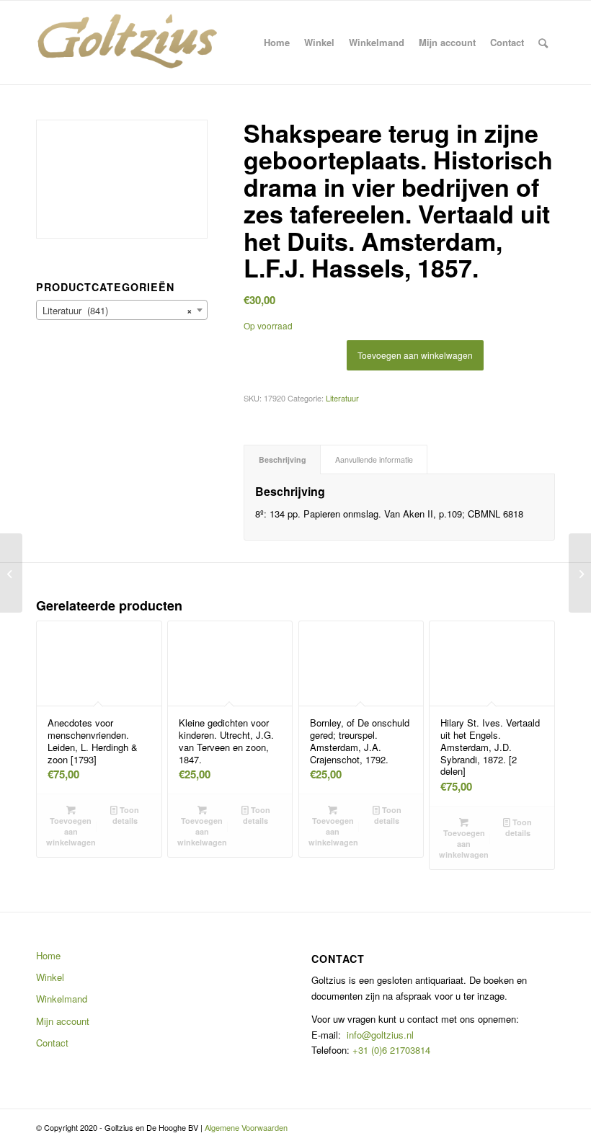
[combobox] (122, 310)
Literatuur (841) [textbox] (117, 310)
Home (48, 955)
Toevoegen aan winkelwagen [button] (71, 831)
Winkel (50, 977)
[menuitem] (277, 42)
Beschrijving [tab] (282, 459)
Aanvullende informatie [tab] (374, 459)
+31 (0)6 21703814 (390, 1050)
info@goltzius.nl (380, 1034)
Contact (52, 1042)
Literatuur (342, 398)
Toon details (126, 815)
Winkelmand (61, 998)
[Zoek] (543, 42)
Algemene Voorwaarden (246, 1127)
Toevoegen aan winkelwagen (415, 355)
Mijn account (62, 1021)
